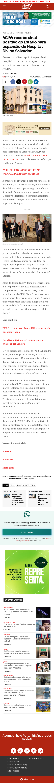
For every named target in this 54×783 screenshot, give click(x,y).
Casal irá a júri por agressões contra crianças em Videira (44, 499)
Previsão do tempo (10, 622)
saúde (25, 485)
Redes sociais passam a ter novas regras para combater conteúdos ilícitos (17, 679)
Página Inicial (8, 33)
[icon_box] (27, 780)
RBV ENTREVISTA (8, 675)
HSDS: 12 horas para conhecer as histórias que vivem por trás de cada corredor (18, 612)
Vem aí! (6, 649)
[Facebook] (12, 81)
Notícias (19, 33)
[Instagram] (20, 751)
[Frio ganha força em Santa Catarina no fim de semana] (43, 626)
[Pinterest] (24, 81)
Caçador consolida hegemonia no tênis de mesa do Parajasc (17, 706)
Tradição (7, 635)
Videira (33, 485)
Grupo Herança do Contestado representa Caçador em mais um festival (17, 639)
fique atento (8, 689)
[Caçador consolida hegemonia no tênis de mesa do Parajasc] (43, 706)
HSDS (19, 485)
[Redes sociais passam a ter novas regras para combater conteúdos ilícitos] (43, 679)
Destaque (7, 703)
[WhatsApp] (30, 81)
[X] (18, 81)
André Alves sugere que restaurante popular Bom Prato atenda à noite (18, 499)
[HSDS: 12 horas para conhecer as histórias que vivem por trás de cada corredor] (43, 612)
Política (28, 33)
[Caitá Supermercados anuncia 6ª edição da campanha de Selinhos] (43, 652)
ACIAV (12, 485)
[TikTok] (27, 751)
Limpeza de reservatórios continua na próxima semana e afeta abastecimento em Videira (19, 693)
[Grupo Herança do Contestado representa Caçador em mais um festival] (43, 639)
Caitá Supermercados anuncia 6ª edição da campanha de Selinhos (17, 652)
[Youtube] (40, 751)
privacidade (25, 541)
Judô (5, 662)
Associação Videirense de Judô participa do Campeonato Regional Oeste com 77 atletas (18, 666)
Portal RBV (12, 74)
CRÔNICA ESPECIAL (9, 608)
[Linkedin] (36, 81)
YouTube (7, 451)
